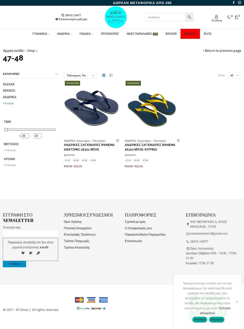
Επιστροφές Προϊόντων (80, 234)
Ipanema (69, 155)
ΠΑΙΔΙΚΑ (85, 34)
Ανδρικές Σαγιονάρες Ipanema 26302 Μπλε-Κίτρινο (150, 147)
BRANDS (190, 34)
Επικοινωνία (133, 241)
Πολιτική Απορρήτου (78, 228)
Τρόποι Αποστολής (77, 247)
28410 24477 (199, 241)
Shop (31, 51)
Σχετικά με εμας (135, 222)
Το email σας (11, 227)
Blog (208, 34)
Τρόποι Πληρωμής (76, 241)
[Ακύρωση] (237, 302)
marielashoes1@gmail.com (209, 233)
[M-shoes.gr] (115, 17)
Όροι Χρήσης (73, 222)
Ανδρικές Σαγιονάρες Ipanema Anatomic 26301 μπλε (89, 147)
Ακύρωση (217, 319)
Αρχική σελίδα (13, 51)
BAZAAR (171, 34)
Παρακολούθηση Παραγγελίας (145, 234)
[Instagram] (239, 3)
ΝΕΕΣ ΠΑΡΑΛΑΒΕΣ (142, 34)
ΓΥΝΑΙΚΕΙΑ (39, 34)
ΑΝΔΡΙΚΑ (63, 34)
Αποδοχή (199, 319)
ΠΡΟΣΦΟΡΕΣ (110, 34)
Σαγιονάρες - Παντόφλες (91, 141)
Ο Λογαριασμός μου (138, 228)
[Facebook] (233, 3)
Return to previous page (223, 51)
